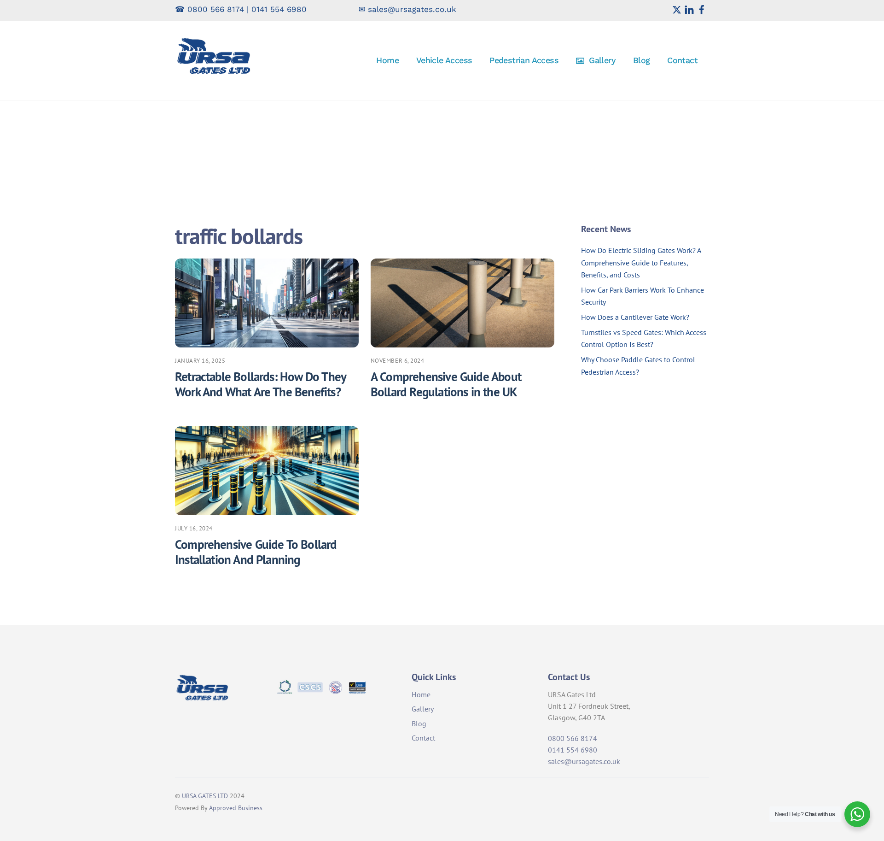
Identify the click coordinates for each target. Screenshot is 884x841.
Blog (641, 60)
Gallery (601, 60)
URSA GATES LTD (205, 795)
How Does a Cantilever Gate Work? (635, 317)
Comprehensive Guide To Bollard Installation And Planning (256, 552)
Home (387, 60)
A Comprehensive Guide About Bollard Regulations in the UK (446, 384)
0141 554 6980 (279, 9)
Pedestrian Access (523, 60)
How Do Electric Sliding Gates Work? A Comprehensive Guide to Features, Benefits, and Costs (641, 262)
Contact (682, 60)
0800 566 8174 (215, 9)
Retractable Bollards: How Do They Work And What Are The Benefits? (260, 384)
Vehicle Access (444, 60)
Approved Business (235, 807)
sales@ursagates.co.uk (412, 9)
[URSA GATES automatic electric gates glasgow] (214, 74)
